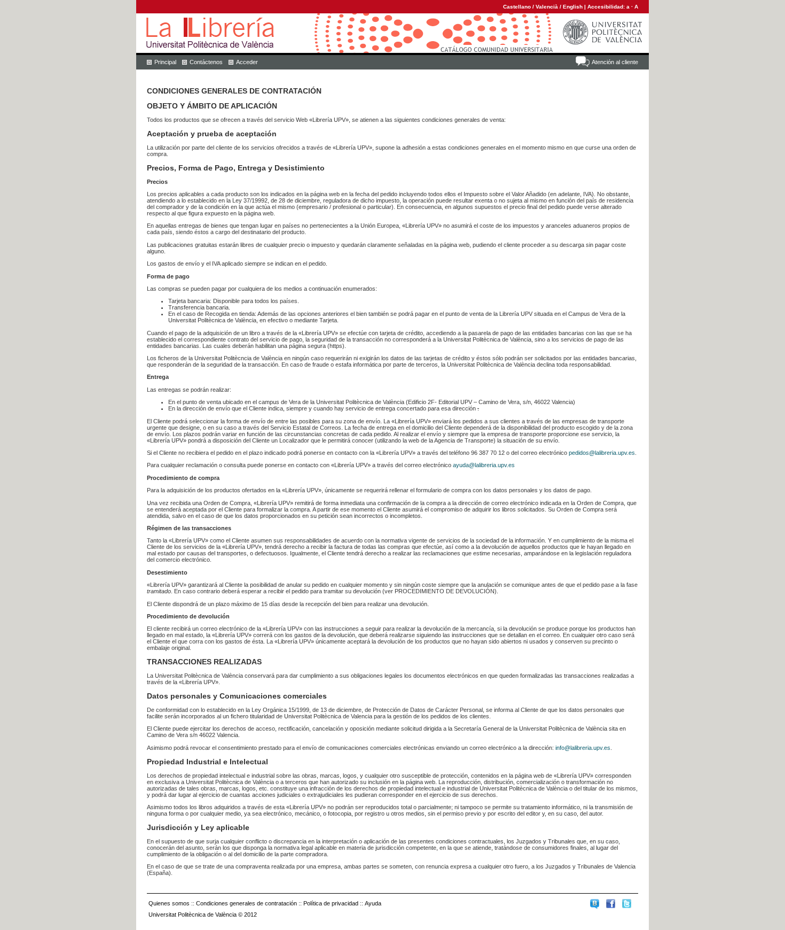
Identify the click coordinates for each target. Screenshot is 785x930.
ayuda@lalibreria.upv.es (484, 465)
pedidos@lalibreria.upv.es (602, 452)
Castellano (517, 7)
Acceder (247, 62)
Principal (165, 62)
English (573, 7)
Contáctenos (206, 62)
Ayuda (373, 903)
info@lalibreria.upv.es (582, 748)
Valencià (547, 7)
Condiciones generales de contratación (246, 903)
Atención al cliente (615, 62)
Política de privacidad (330, 903)
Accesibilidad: (606, 7)
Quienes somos (169, 903)
